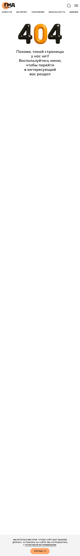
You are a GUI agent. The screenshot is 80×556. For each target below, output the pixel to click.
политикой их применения (40, 545)
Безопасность (57, 12)
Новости (7, 12)
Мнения (74, 12)
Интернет (21, 12)
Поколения (38, 12)
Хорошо (38, 551)
